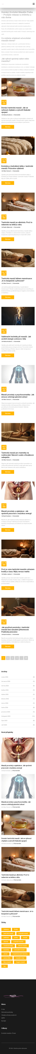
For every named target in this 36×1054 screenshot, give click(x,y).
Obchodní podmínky (7, 1012)
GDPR (3, 1018)
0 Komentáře (17, 115)
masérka (6, 950)
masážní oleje (20, 958)
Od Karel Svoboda (6, 516)
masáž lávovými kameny (20, 954)
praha (16, 937)
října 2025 (18, 720)
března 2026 (18, 699)
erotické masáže (18, 941)
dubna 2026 (18, 694)
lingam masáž (20, 962)
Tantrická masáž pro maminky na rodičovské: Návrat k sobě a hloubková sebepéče (17, 455)
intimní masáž (22, 945)
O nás (3, 1009)
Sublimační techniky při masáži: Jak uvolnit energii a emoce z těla (16, 338)
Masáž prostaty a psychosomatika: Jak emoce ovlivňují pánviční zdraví (17, 396)
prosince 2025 (18, 712)
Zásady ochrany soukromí (8, 1015)
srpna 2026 (18, 677)
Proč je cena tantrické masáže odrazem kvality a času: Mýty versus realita (17, 570)
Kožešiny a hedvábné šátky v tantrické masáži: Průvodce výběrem (17, 167)
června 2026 (18, 685)
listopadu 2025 (18, 716)
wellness (6, 937)
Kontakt (3, 1021)
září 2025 (18, 725)
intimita (6, 941)
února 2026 (18, 703)
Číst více (7, 127)
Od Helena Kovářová (7, 115)
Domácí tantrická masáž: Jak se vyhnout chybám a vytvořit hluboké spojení (15, 110)
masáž (25, 937)
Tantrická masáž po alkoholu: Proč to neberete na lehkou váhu (16, 223)
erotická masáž (23, 933)
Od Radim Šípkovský (7, 227)
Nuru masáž (7, 962)
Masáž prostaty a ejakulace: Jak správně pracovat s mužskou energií (16, 512)
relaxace (6, 929)
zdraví (5, 954)
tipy (5, 966)
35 (26, 658)
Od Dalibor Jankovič (7, 574)
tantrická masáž (8, 933)
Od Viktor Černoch (6, 171)
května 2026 (18, 690)
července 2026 (18, 681)
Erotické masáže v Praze (8, 1033)
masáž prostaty (8, 945)
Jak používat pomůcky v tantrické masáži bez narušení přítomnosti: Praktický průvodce (15, 629)
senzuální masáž (19, 950)
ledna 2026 (18, 707)
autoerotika (7, 958)
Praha (16, 929)
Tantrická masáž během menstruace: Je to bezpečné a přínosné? (16, 279)
